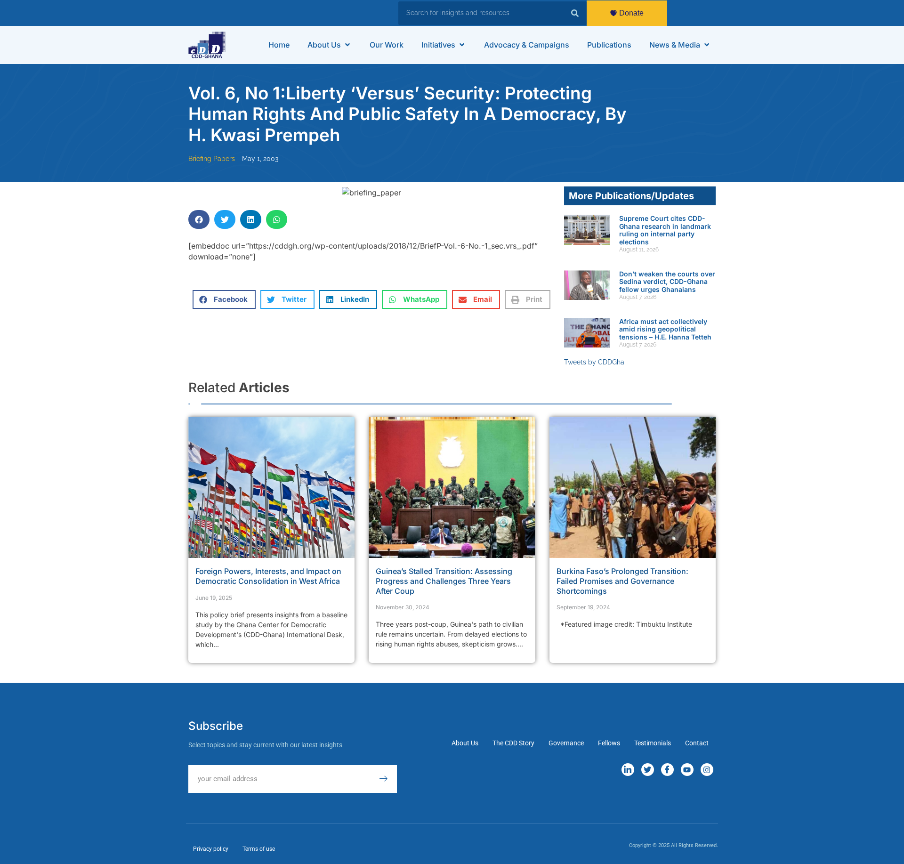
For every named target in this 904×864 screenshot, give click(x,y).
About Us (465, 743)
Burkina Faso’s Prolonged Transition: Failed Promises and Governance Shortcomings (622, 581)
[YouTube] (687, 769)
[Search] (575, 13)
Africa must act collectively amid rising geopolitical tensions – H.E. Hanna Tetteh (665, 329)
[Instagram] (707, 769)
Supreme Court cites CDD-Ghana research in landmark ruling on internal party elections (665, 230)
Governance (566, 743)
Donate (631, 13)
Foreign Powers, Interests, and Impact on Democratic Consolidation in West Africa (268, 576)
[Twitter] (647, 769)
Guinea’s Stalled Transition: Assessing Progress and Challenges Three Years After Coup (444, 581)
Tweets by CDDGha (594, 362)
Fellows (609, 743)
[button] (329, 45)
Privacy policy (210, 849)
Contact (697, 743)
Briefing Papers (211, 158)
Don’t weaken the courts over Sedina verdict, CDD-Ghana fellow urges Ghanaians (667, 282)
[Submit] (388, 779)
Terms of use (258, 849)
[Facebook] (667, 769)
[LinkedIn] (628, 769)
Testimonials (652, 743)
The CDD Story (513, 743)
